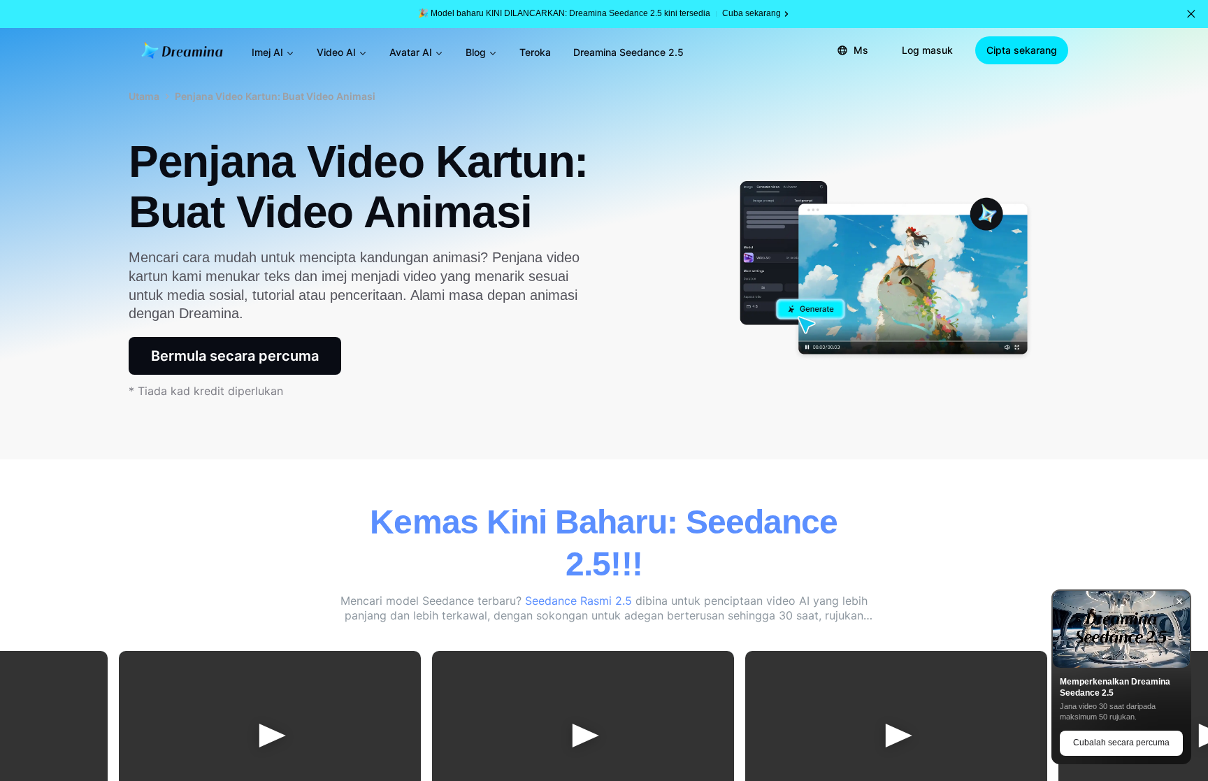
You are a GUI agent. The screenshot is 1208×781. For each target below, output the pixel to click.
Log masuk (927, 50)
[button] (1191, 14)
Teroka (535, 52)
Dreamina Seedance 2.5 (628, 52)
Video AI (336, 52)
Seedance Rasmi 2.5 (580, 601)
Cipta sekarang (1021, 50)
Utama (144, 96)
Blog (476, 52)
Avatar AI (410, 52)
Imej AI (267, 52)
